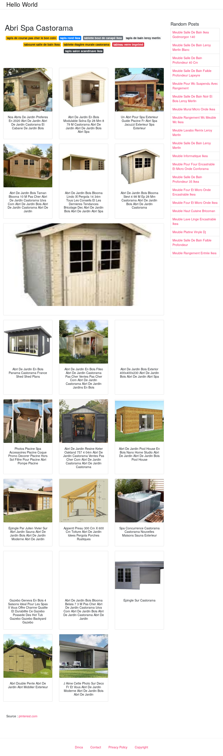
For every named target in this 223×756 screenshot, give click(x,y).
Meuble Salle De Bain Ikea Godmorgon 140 (190, 34)
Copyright (141, 747)
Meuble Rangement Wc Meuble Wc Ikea (194, 119)
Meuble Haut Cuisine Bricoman (193, 211)
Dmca (79, 747)
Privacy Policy (117, 747)
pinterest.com (28, 716)
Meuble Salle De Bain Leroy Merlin (191, 145)
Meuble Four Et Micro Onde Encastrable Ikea (191, 192)
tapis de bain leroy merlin (143, 38)
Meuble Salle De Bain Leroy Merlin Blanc (191, 47)
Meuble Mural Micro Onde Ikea (193, 109)
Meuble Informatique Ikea (190, 156)
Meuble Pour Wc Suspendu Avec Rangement (195, 85)
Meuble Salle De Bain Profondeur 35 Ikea (187, 179)
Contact (95, 747)
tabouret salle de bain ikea (42, 44)
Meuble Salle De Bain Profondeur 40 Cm (187, 60)
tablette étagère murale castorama (86, 44)
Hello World (22, 4)
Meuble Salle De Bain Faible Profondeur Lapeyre (191, 72)
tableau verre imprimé (128, 44)
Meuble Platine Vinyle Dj (189, 232)
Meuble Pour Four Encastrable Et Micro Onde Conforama (193, 166)
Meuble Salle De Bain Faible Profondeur (191, 242)
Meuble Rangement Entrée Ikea (194, 253)
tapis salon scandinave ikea (83, 51)
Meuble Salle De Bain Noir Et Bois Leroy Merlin (192, 98)
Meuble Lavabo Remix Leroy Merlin (192, 132)
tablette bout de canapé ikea (103, 38)
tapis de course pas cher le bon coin (31, 38)
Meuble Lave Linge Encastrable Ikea (194, 221)
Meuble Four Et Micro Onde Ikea (195, 202)
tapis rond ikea (70, 38)
